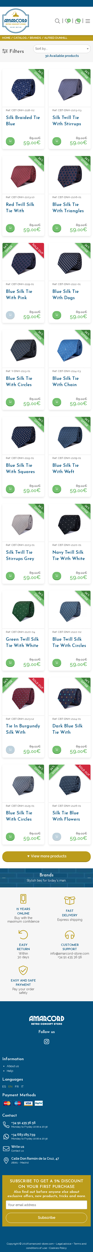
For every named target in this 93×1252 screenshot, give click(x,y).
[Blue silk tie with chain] (69, 350)
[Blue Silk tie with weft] (69, 437)
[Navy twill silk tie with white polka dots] (69, 524)
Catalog (20, 37)
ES (4, 1086)
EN (10, 1086)
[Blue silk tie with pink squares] (23, 263)
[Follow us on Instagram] (46, 1041)
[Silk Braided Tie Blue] (23, 89)
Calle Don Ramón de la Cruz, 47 (35, 1160)
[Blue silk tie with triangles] (69, 176)
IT (22, 1086)
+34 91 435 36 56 (29, 1124)
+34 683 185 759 (29, 1136)
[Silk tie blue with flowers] (69, 785)
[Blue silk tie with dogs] (69, 263)
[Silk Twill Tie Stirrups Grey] (23, 524)
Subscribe (46, 1217)
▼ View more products (46, 856)
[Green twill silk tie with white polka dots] (23, 611)
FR (17, 1086)
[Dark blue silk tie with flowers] (69, 698)
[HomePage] (15, 21)
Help (10, 1071)
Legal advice (63, 1243)
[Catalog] (88, 21)
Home (6, 37)
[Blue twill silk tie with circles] (69, 611)
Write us (17, 1148)
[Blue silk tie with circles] (23, 350)
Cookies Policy (58, 1248)
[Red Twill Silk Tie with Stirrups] (23, 176)
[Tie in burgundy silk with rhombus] (23, 698)
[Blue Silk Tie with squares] (23, 437)
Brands (35, 37)
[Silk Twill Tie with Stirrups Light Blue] (69, 89)
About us (13, 1066)
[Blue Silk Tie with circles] (23, 785)
